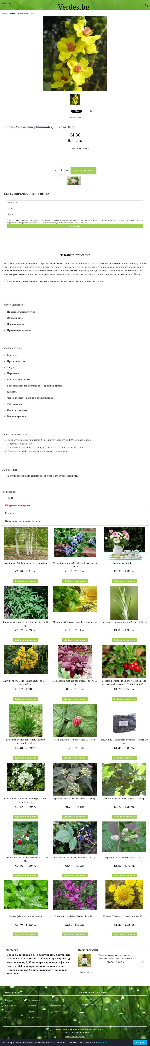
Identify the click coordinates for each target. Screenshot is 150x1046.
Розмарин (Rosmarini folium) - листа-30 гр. (124, 622)
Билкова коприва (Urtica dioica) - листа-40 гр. (25, 624)
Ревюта (9, 513)
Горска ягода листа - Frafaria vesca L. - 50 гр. (26, 859)
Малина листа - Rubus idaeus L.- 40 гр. (75, 739)
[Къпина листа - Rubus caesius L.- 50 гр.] (75, 854)
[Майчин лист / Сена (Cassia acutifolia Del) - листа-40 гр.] (26, 673)
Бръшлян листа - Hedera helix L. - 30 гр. (75, 798)
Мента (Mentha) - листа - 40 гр (25, 916)
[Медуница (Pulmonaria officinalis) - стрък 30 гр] (124, 737)
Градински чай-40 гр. (124, 563)
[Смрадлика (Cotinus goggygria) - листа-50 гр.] (75, 678)
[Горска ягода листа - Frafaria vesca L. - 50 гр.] (25, 854)
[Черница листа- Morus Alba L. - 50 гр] (124, 851)
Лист (32, 13)
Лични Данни (34, 1017)
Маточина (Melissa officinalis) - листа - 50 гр (75, 624)
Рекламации (11, 1006)
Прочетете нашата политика (75, 1032)
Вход (7, 1017)
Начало (4, 13)
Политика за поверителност (22, 520)
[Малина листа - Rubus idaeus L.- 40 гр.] (75, 736)
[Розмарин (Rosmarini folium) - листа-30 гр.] (124, 619)
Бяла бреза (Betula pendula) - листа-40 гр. (25, 563)
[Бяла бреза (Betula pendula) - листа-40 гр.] (26, 559)
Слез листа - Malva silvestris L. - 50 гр (75, 916)
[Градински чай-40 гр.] (124, 560)
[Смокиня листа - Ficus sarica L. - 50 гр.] (124, 795)
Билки (12, 13)
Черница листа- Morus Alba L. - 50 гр (124, 857)
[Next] (142, 961)
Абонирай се (86, 972)
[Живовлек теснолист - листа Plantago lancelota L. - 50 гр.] (25, 737)
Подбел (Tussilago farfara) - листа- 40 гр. (124, 916)
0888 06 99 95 (96, 1005)
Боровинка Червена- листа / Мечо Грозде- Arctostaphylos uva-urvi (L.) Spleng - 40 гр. (124, 682)
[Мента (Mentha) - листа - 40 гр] (26, 909)
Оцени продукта (75, 117)
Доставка (54, 1012)
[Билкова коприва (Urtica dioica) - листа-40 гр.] (26, 618)
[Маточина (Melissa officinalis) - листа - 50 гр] (75, 611)
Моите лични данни (75, 1037)
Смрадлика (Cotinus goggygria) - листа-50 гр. (75, 682)
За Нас (8, 1012)
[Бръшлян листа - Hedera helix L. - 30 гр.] (75, 795)
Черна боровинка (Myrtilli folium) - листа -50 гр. (75, 565)
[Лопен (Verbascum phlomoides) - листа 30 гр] (75, 90)
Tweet (92, 111)
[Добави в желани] (145, 162)
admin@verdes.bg (96, 999)
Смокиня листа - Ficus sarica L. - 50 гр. (124, 798)
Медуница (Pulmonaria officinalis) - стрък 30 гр (124, 741)
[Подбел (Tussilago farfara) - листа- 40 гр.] (124, 908)
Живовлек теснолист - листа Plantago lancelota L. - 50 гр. (26, 741)
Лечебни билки (23, 13)
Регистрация (34, 1000)
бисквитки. (103, 1042)
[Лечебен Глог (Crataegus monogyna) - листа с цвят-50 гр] (26, 790)
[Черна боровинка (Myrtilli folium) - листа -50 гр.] (75, 558)
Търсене (31, 1012)
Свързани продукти (17, 505)
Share (77, 111)
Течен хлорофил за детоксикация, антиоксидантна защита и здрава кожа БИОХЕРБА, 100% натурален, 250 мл (117, 957)
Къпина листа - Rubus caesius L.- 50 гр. (75, 857)
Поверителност (57, 1006)
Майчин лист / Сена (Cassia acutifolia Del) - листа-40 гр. (25, 682)
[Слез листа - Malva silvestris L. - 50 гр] (75, 909)
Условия (54, 1000)
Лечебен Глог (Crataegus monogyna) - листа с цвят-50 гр (26, 800)
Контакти (32, 1006)
